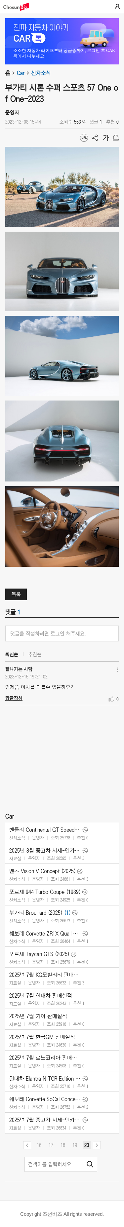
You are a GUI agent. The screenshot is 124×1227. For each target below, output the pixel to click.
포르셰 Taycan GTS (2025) (39, 954)
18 (63, 1145)
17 (51, 1145)
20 (86, 1145)
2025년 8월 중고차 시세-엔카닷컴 (45, 850)
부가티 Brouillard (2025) (35, 912)
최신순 (11, 654)
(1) (67, 912)
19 (74, 1145)
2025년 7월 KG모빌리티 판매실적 (45, 975)
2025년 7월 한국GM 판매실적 (42, 1037)
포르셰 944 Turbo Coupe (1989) (45, 892)
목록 (16, 594)
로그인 (117, 6)
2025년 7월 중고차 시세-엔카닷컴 (45, 1120)
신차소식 (41, 73)
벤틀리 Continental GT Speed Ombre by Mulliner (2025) (45, 829)
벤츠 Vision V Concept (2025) (42, 871)
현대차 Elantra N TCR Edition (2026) (45, 1078)
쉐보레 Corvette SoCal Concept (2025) (45, 1099)
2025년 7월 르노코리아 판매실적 (45, 1057)
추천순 (34, 654)
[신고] (116, 138)
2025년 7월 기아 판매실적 (38, 1016)
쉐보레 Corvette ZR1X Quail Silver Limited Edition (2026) (45, 933)
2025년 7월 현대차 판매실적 (40, 995)
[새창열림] (19, 7)
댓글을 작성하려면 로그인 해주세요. (48, 633)
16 (39, 1145)
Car (20, 73)
